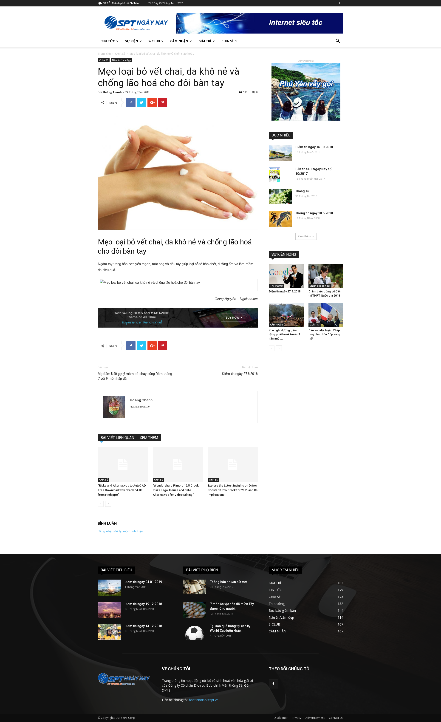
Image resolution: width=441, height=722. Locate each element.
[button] (337, 41)
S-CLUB (154, 41)
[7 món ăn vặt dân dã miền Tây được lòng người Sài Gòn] (194, 610)
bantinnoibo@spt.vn (203, 700)
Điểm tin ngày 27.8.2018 (240, 374)
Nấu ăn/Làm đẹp (121, 60)
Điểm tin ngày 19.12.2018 (143, 604)
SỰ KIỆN (131, 41)
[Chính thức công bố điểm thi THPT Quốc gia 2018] (325, 276)
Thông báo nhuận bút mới (229, 582)
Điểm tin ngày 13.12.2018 (143, 626)
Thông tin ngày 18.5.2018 (314, 213)
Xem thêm (304, 236)
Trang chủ (104, 54)
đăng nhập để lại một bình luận (120, 531)
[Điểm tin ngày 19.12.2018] (109, 610)
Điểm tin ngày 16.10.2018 (314, 147)
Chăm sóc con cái (320, 285)
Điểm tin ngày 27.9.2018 (284, 291)
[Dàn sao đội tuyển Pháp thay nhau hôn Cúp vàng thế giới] (325, 315)
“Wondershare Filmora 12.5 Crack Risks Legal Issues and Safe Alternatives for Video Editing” (176, 490)
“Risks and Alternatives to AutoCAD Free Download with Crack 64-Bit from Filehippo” (122, 490)
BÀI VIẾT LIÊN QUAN (117, 438)
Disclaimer (281, 718)
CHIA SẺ (227, 41)
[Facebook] (339, 3)
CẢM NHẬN (179, 41)
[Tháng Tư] (280, 196)
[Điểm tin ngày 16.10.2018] (280, 153)
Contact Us (336, 718)
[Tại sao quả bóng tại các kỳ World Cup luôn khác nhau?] (194, 632)
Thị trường (276, 285)
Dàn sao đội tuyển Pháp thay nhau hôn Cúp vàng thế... (324, 334)
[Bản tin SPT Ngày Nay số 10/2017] (274, 175)
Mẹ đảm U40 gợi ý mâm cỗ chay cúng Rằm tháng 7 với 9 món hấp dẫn (135, 376)
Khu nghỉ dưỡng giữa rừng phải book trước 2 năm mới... (284, 334)
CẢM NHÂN (276, 324)
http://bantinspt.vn (140, 406)
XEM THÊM (149, 438)
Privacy (296, 718)
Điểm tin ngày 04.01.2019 (143, 582)
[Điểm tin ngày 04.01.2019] (109, 588)
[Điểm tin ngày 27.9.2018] (286, 276)
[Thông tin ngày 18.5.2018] (280, 219)
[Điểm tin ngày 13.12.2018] (109, 632)
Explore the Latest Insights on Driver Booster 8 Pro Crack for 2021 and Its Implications (232, 490)
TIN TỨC (108, 41)
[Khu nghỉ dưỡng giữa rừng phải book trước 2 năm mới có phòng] (286, 315)
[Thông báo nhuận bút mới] (194, 587)
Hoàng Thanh (112, 92)
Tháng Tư (302, 191)
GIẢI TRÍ (204, 41)
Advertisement (315, 718)
